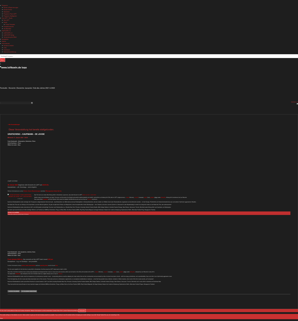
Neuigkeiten (5, 39)
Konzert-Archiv (8, 9)
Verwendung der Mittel (10, 37)
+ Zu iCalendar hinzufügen (28, 291)
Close (1, 318)
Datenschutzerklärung (10, 52)
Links (5, 48)
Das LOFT (6, 20)
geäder (152, 197)
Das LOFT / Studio (7, 18)
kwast (127, 197)
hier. (61, 191)
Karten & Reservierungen (11, 7)
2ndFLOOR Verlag (9, 35)
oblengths (163, 197)
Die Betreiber (7, 29)
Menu (2, 60)
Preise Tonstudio (10, 24)
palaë (145, 197)
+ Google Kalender (13, 291)
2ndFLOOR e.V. (6, 31)
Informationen (6, 43)
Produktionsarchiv (9, 26)
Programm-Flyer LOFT (10, 14)
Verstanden (82, 310)
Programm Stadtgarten (10, 16)
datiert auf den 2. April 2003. (89, 195)
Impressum (7, 50)
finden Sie (52, 191)
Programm (5, 5)
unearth (136, 197)
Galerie (4, 41)
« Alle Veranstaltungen (14, 124)
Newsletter (7, 12)
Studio (5, 22)
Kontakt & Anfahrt (9, 45)
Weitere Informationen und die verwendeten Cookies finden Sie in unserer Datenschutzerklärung (54, 310)
